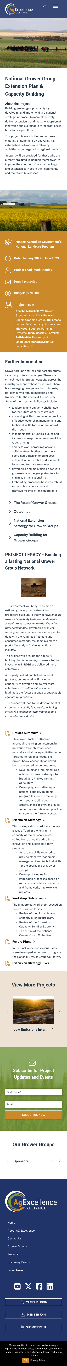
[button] (33, 502)
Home (11, 1222)
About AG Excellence (21, 1230)
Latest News (15, 1270)
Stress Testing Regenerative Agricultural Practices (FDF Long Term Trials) (32, 1029)
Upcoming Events (19, 1262)
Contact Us (14, 1238)
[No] (62, 1353)
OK (25, 1360)
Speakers (21, 1161)
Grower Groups (17, 1246)
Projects (13, 1254)
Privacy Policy (37, 1360)
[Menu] (55, 6)
